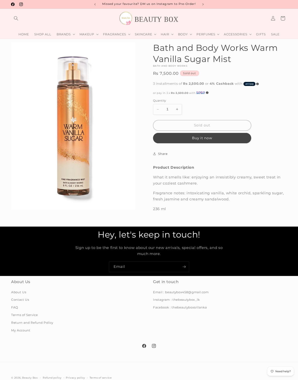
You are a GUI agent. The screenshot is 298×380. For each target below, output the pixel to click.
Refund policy (52, 377)
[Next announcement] (203, 4)
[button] (16, 18)
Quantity (159, 100)
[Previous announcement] (95, 4)
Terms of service (101, 377)
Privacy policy (75, 377)
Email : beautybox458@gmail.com (181, 292)
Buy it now (202, 138)
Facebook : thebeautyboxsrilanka (180, 307)
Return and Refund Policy (32, 323)
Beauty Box (30, 377)
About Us (18, 292)
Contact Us (20, 300)
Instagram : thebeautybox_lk (176, 300)
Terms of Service (24, 315)
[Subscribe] (184, 267)
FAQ (14, 307)
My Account (20, 330)
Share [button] (162, 154)
